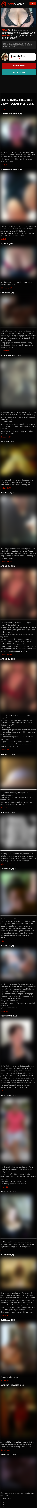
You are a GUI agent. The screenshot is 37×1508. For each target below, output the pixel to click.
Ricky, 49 (4, 1011)
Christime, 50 (6, 1450)
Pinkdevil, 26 (5, 488)
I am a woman (19, 72)
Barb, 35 (3, 808)
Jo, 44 (2, 1250)
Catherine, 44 (6, 561)
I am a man (19, 65)
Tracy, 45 (4, 109)
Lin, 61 (2, 1091)
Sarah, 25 (4, 1187)
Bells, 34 (3, 239)
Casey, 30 (4, 165)
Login (33, 3)
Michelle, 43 (5, 1380)
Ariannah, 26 (5, 864)
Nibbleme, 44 (6, 288)
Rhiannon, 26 (5, 437)
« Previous (7, 1499)
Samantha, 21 (5, 351)
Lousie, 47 (4, 1315)
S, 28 (2, 941)
